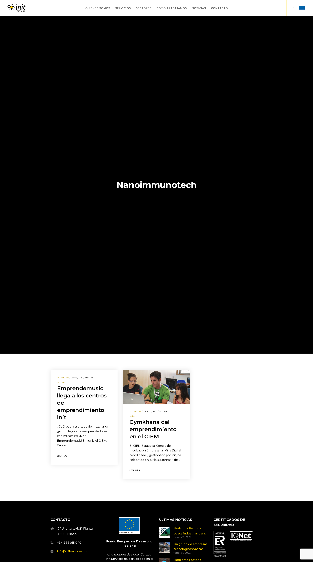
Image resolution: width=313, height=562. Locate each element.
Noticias (61, 382)
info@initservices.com (73, 551)
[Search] (291, 8)
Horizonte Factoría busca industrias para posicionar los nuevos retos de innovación (190, 531)
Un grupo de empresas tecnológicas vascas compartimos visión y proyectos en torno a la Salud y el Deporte (191, 547)
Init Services (63, 377)
